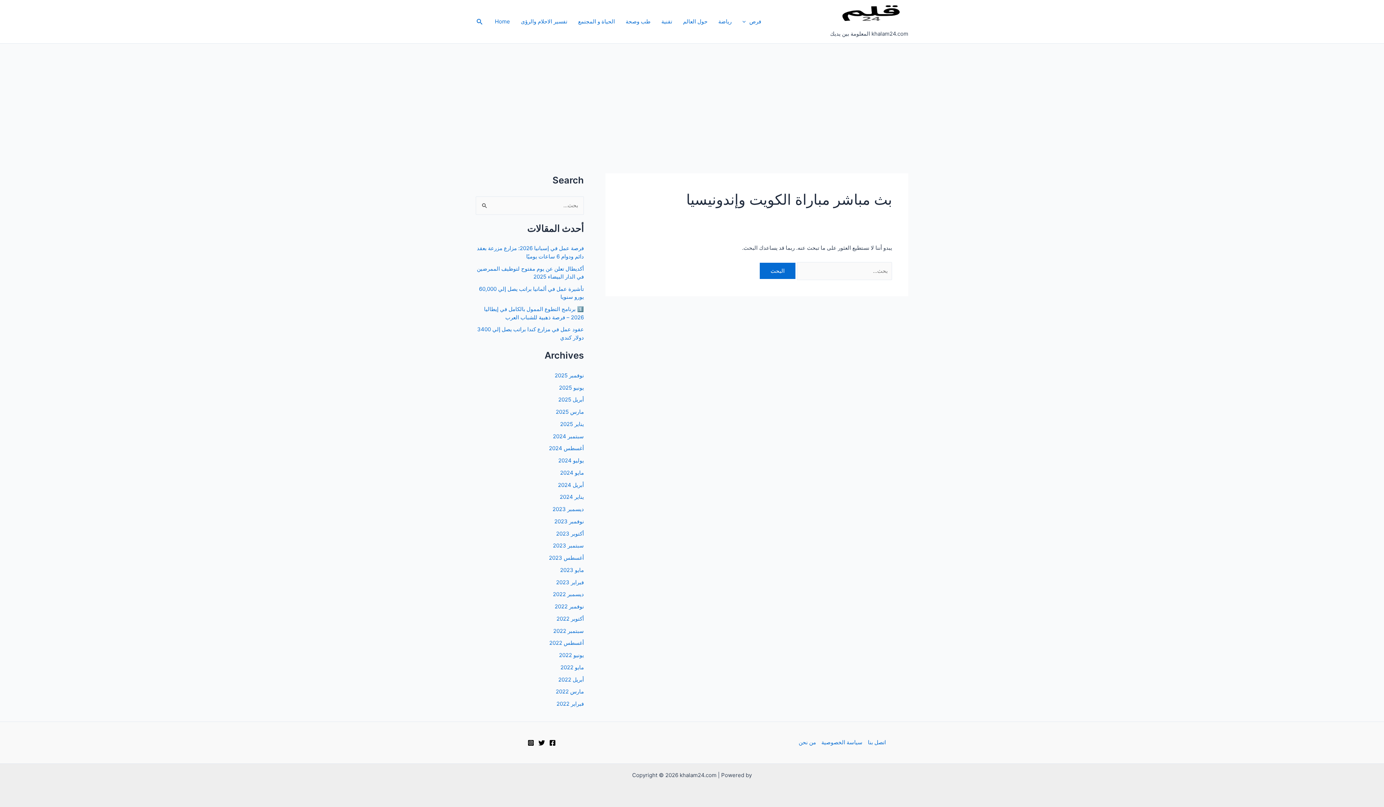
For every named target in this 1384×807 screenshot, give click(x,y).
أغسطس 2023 (566, 557)
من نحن (807, 742)
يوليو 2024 (571, 460)
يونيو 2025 (571, 387)
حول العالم (695, 21)
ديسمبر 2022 (568, 594)
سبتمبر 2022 (568, 631)
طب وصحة (638, 21)
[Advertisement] (692, 97)
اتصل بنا (877, 742)
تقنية (666, 21)
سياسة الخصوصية (841, 742)
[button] (745, 21)
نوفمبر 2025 (569, 375)
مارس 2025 (570, 411)
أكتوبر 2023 (570, 533)
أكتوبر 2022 (570, 618)
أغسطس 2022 (566, 642)
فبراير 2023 (570, 582)
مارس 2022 (570, 691)
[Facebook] (552, 743)
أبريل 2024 (571, 485)
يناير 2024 (572, 496)
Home (502, 21)
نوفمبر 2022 (569, 606)
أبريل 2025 (571, 399)
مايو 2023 (572, 570)
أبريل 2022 (571, 679)
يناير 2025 (572, 424)
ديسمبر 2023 (568, 509)
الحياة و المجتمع (596, 21)
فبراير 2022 (570, 703)
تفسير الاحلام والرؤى (544, 21)
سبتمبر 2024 (568, 436)
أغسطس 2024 (566, 448)
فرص (755, 21)
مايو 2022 (572, 667)
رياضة (725, 21)
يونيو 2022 (571, 655)
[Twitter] (541, 743)
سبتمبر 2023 (568, 545)
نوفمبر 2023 (569, 521)
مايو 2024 (572, 472)
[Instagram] (531, 743)
